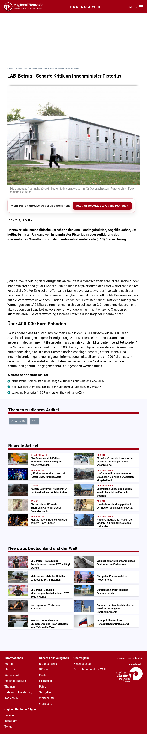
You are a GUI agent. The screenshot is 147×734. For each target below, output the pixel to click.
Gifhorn (44, 669)
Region (10, 68)
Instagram (10, 721)
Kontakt (9, 663)
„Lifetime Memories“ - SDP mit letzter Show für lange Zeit (48, 392)
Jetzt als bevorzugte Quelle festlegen (102, 206)
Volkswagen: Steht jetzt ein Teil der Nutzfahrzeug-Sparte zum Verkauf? (56, 387)
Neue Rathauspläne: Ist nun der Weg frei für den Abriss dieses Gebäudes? (58, 381)
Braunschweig (22, 68)
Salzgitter (45, 692)
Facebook (10, 715)
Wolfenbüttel (47, 698)
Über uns (10, 669)
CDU (34, 421)
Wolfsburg (45, 703)
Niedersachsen (83, 663)
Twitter (8, 726)
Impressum (11, 698)
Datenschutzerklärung (18, 692)
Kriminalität (18, 421)
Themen (9, 686)
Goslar (43, 675)
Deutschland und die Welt (90, 669)
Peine (42, 686)
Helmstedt (45, 681)
